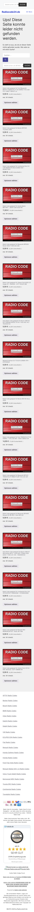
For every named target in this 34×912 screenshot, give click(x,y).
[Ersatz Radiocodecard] (12, 869)
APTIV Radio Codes (10, 695)
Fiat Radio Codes (9, 742)
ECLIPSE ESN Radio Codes (12, 737)
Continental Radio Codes (12, 789)
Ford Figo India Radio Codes (13, 763)
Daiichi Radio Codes (10, 721)
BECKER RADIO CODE (22, 882)
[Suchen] (5, 60)
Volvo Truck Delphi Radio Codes (14, 774)
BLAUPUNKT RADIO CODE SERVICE (17, 886)
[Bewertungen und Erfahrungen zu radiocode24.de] (17, 867)
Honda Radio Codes (10, 758)
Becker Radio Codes (10, 701)
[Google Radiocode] (25, 869)
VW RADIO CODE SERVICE (21, 884)
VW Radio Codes (9, 732)
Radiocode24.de (11, 11)
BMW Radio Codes (9, 711)
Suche (22, 4)
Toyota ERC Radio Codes (12, 784)
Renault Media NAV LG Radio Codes (16, 769)
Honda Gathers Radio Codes (13, 753)
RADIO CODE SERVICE (10, 882)
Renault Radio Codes (10, 747)
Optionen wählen (10, 102)
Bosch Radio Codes (10, 706)
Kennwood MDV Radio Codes (13, 779)
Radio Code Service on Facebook (12, 877)
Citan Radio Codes (9, 716)
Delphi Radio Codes (10, 726)
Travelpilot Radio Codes (11, 794)
